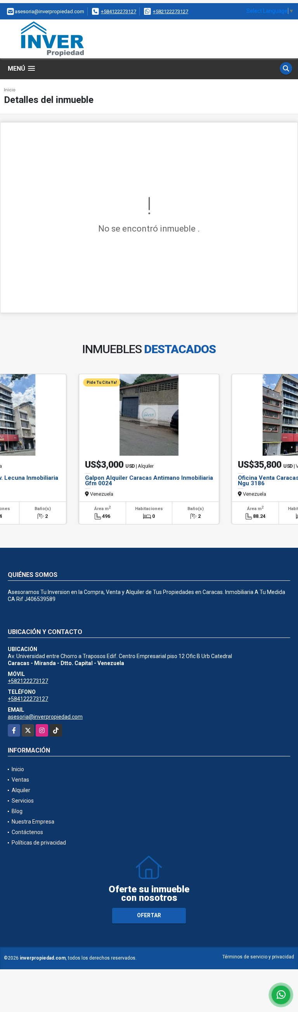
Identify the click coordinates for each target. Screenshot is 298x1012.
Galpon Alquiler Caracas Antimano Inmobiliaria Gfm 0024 (149, 480)
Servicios (23, 801)
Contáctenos (27, 832)
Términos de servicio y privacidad (258, 957)
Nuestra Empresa (33, 822)
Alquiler (21, 790)
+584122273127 (118, 11)
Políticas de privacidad (39, 843)
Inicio (10, 89)
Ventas (20, 780)
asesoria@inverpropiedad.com (45, 717)
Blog (17, 811)
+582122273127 (170, 11)
